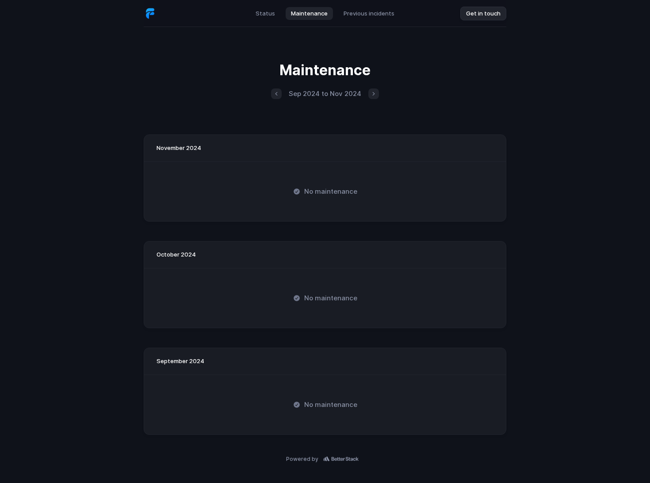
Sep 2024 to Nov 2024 (325, 93)
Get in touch (483, 13)
